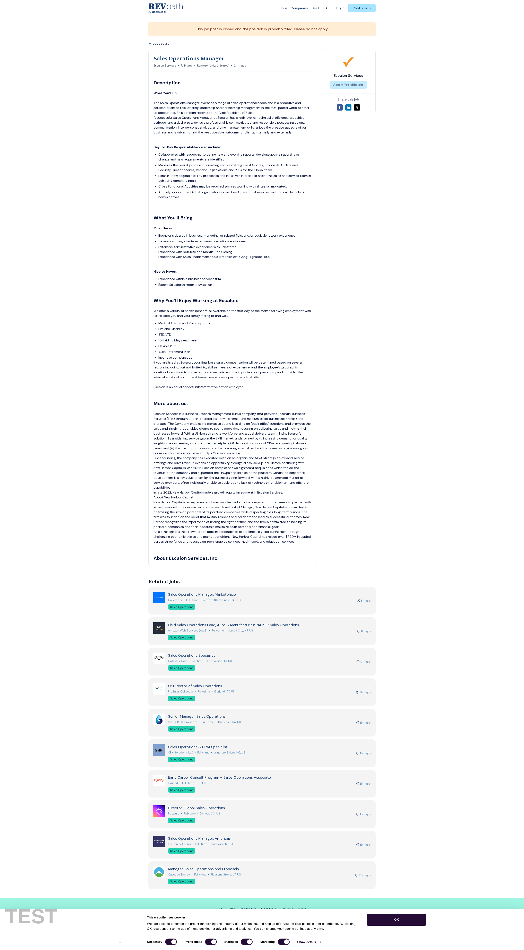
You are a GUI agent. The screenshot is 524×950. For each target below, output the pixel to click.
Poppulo (173, 813)
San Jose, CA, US (229, 722)
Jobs (283, 8)
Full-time (187, 65)
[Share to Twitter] (357, 107)
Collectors (175, 600)
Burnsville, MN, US (223, 844)
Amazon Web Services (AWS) (188, 630)
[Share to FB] (340, 107)
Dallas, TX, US (207, 783)
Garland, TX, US (224, 691)
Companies (299, 8)
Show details (306, 942)
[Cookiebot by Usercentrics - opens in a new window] (120, 942)
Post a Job (362, 8)
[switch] (211, 942)
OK (396, 919)
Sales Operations (181, 607)
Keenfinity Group (179, 844)
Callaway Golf (177, 661)
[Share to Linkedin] (348, 107)
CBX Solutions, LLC (180, 752)
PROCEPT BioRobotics (183, 722)
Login (340, 8)
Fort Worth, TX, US (219, 661)
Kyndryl (173, 783)
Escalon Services (165, 65)
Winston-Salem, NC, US (229, 752)
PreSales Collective (181, 691)
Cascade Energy (179, 874)
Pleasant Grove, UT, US (226, 874)
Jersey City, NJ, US (240, 630)
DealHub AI (320, 8)
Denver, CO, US (210, 813)
